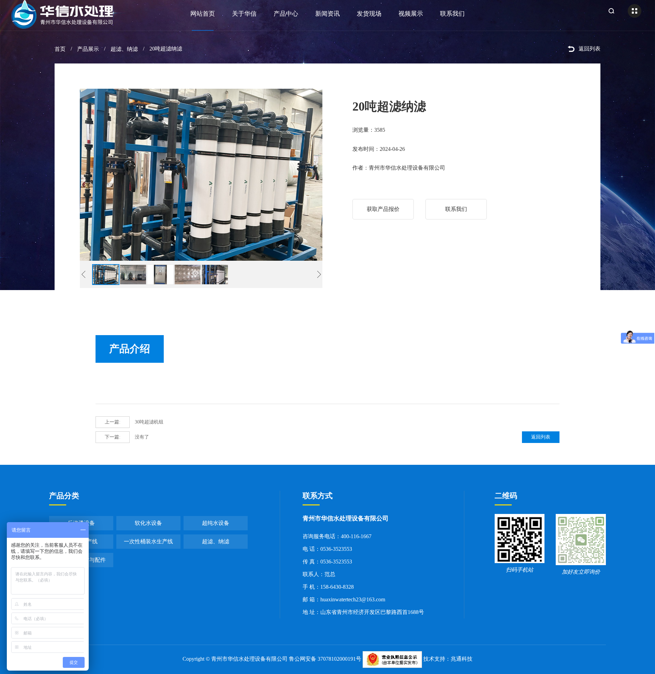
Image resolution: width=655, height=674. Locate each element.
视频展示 (410, 13)
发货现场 (369, 13)
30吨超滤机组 (134, 422)
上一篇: (112, 422)
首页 (60, 49)
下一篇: (112, 437)
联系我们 (452, 13)
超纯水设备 (215, 523)
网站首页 (202, 13)
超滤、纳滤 (124, 49)
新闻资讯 (327, 13)
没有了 (127, 437)
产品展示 (88, 49)
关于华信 (244, 13)
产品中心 (286, 13)
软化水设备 (148, 523)
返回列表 (589, 49)
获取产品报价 (383, 209)
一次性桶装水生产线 (148, 541)
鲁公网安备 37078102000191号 (325, 659)
